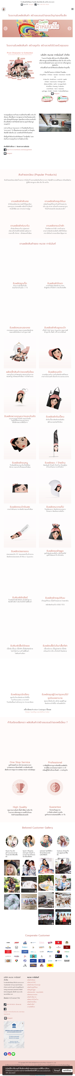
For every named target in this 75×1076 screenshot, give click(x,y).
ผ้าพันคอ (50, 75)
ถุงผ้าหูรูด (44, 91)
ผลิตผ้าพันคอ (31, 980)
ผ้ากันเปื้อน (49, 86)
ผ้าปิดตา (47, 82)
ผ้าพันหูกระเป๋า (61, 82)
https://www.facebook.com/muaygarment (19, 149)
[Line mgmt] (47, 99)
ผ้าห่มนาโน (46, 79)
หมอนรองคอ (53, 82)
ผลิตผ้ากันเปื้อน (31, 1002)
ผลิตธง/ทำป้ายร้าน (32, 999)
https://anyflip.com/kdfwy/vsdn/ (37, 712)
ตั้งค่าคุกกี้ (57, 1070)
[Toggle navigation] (72, 9)
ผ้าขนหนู (55, 86)
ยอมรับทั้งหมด (67, 1070)
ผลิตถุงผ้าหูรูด (31, 990)
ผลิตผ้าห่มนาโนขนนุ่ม (33, 985)
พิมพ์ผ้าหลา (53, 79)
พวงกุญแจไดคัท (62, 84)
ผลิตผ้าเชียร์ (30, 1004)
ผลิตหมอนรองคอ (32, 994)
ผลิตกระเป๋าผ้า (31, 982)
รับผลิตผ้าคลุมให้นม (55, 598)
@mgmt (31, 4)
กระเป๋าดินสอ (50, 89)
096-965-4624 (44, 4)
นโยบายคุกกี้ (11, 1072)
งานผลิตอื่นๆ (31, 1007)
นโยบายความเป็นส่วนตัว (43, 1070)
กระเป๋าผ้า (59, 79)
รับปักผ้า (55, 91)
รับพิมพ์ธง (61, 86)
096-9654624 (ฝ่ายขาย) (14, 1004)
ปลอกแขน (61, 89)
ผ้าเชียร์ (50, 91)
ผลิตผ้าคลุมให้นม (32, 987)
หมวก (56, 89)
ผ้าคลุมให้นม (43, 75)
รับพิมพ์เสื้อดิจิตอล (63, 91)
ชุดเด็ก (65, 79)
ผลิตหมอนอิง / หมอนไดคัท (35, 992)
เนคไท (55, 84)
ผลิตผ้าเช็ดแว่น (31, 997)
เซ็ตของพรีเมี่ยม (48, 84)
